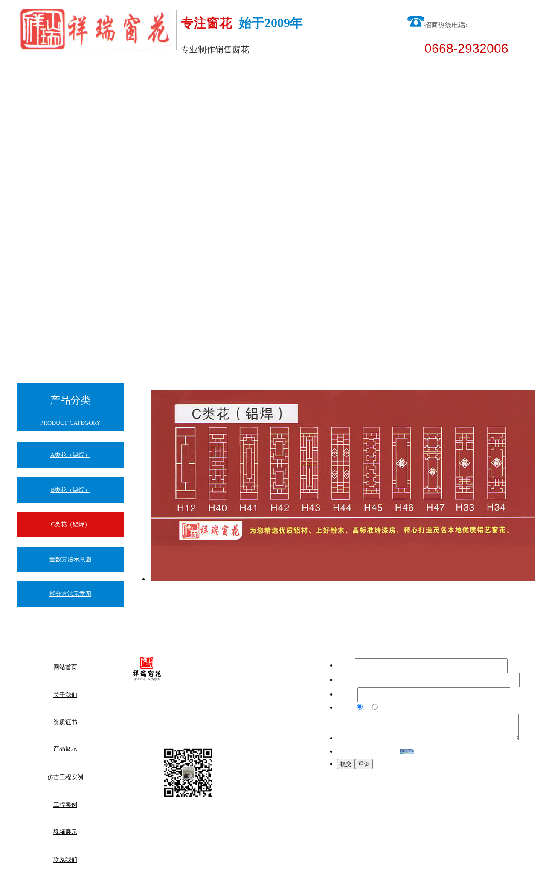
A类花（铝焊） (70, 455)
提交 (345, 764)
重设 (363, 764)
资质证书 (65, 722)
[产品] (343, 579)
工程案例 (130, 72)
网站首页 (65, 667)
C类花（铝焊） (70, 524)
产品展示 (65, 748)
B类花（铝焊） (70, 490)
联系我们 (65, 860)
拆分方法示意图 (70, 594)
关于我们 (65, 695)
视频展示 (194, 72)
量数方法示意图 (70, 559)
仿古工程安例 (66, 72)
